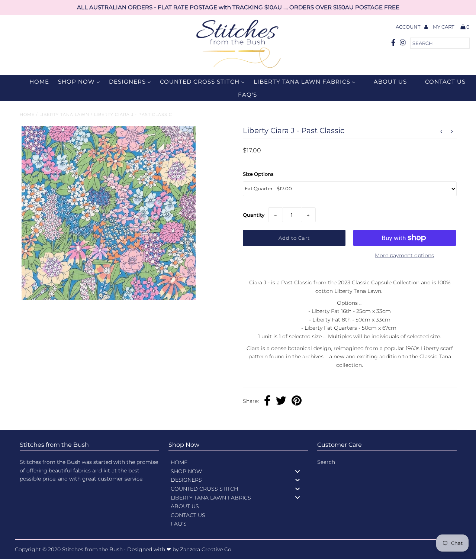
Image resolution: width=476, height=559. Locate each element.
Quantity (253, 215)
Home (27, 114)
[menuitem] (35, 81)
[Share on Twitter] (281, 401)
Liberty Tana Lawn (64, 114)
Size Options (258, 174)
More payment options (404, 255)
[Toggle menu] (297, 471)
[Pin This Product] (297, 401)
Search (326, 462)
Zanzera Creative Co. (206, 549)
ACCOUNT (408, 27)
